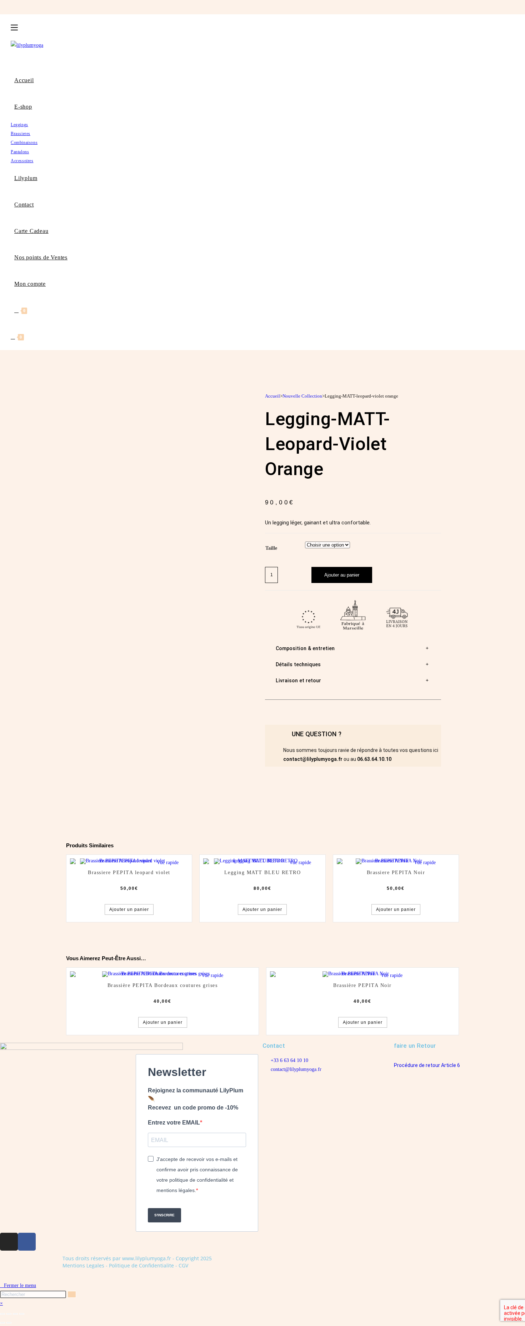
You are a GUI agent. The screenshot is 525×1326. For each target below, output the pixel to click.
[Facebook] (27, 1242)
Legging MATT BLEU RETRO (262, 872)
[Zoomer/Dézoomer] (2, 1314)
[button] (353, 648)
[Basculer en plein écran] (8, 1314)
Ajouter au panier (341, 575)
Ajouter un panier (129, 909)
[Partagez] (15, 1314)
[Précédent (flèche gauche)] (2, 1322)
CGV (183, 1265)
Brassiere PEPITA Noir (396, 872)
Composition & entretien (305, 648)
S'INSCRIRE (164, 1215)
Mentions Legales (83, 1265)
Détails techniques (298, 664)
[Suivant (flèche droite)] (8, 1322)
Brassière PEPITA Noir (362, 985)
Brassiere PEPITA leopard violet (129, 872)
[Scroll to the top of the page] (3, 1276)
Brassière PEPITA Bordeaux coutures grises (163, 985)
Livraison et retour (298, 680)
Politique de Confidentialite (141, 1265)
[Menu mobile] (14, 27)
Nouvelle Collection (302, 396)
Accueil (272, 396)
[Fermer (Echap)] (21, 1314)
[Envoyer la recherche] (72, 1294)
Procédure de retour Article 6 (427, 1065)
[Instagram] (9, 1242)
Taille (271, 548)
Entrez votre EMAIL (174, 1123)
